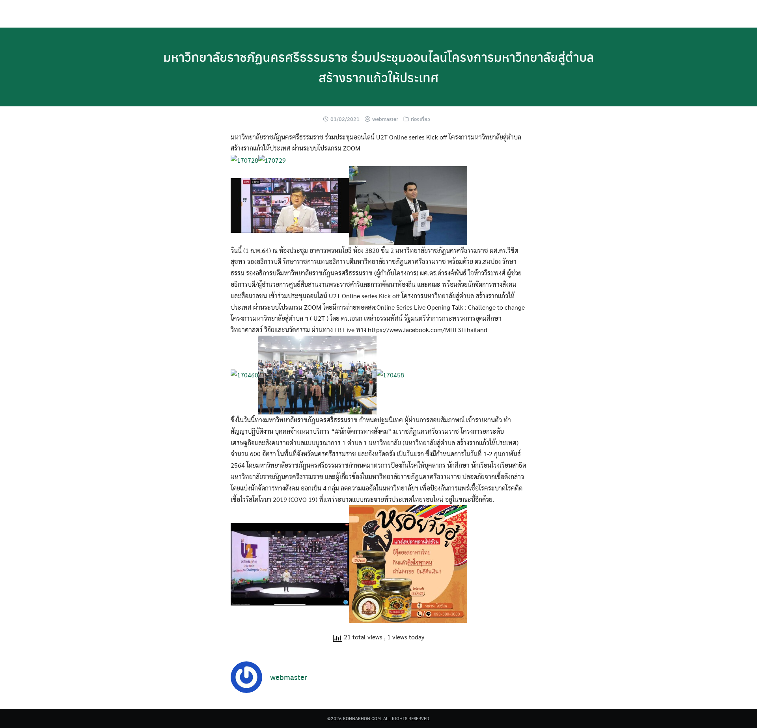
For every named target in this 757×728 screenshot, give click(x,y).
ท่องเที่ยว (420, 119)
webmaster (385, 119)
